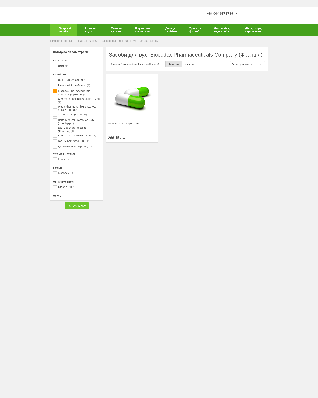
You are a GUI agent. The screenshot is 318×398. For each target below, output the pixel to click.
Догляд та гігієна (171, 30)
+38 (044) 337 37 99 (220, 13)
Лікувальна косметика (142, 30)
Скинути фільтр (76, 206)
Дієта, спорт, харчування (253, 30)
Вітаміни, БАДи (91, 30)
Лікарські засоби (64, 30)
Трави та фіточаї (195, 30)
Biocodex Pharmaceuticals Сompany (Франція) (134, 64)
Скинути (174, 64)
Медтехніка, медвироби (222, 30)
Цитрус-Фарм (61, 15)
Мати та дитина (116, 30)
